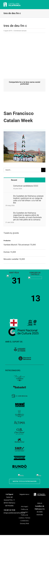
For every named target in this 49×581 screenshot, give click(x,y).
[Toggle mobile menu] (44, 5)
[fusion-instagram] (26, 499)
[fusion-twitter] (23, 499)
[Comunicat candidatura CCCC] (8, 186)
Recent (14, 180)
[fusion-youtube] (29, 499)
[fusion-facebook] (20, 499)
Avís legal (24, 506)
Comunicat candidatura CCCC (25, 186)
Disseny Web (24, 523)
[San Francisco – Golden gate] (24, 132)
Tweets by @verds (11, 233)
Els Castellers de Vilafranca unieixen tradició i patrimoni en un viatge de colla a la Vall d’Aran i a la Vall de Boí (28, 199)
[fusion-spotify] (24, 502)
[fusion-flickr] (27, 502)
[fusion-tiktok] (21, 502)
